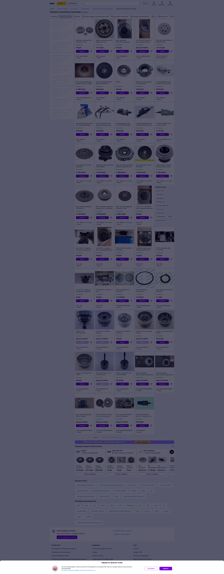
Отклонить (151, 568)
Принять (166, 568)
